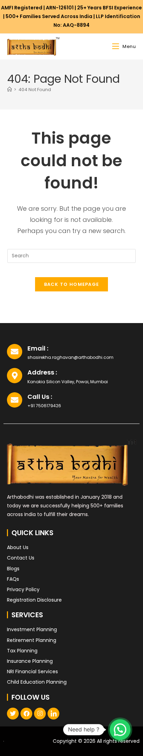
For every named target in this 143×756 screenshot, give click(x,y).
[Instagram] (40, 713)
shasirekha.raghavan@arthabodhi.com (70, 357)
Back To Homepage (71, 284)
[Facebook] (26, 713)
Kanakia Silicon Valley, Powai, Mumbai (67, 382)
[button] (120, 729)
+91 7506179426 (44, 406)
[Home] (9, 89)
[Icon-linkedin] (53, 713)
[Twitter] (13, 713)
